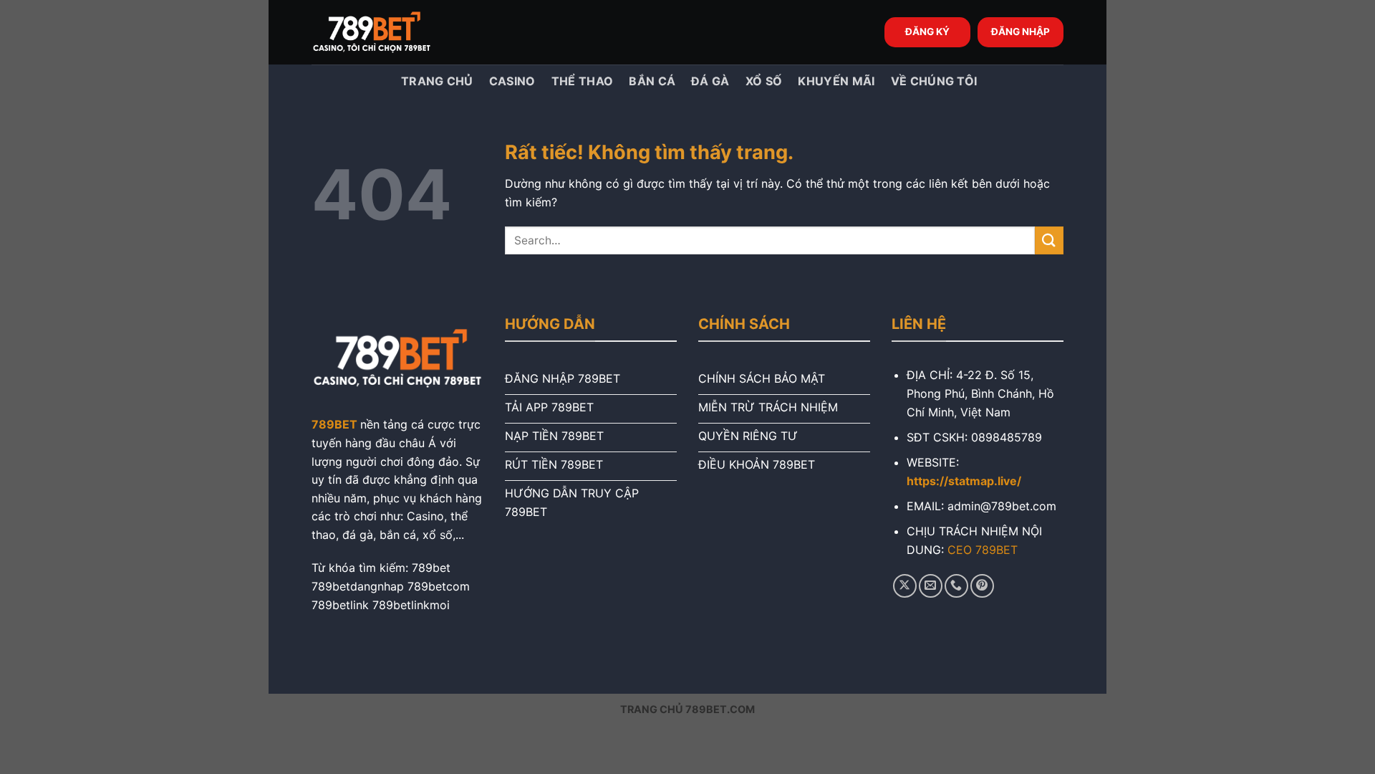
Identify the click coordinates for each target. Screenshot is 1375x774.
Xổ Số (764, 81)
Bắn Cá (652, 81)
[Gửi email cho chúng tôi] (930, 586)
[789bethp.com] (383, 32)
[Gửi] (1049, 240)
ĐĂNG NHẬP (1020, 31)
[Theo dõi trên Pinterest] (982, 586)
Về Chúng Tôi (934, 81)
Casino (512, 81)
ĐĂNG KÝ (927, 31)
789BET (334, 424)
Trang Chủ (435, 81)
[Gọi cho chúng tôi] (956, 586)
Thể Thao (582, 81)
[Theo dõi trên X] (905, 586)
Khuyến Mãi (836, 81)
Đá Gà (710, 81)
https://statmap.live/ (964, 481)
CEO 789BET (982, 550)
